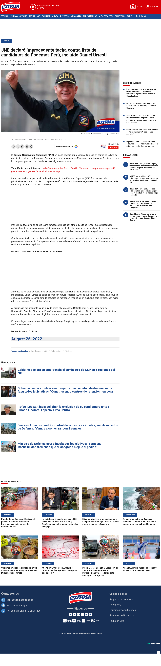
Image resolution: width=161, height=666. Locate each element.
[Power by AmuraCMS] (153, 643)
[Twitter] (18, 146)
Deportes (65, 16)
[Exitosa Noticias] (12, 7)
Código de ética (118, 593)
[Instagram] (82, 614)
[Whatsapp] (13, 146)
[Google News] (86, 614)
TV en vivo (115, 604)
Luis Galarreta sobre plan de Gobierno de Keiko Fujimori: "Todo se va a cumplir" (142, 132)
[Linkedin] (27, 146)
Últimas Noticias (19, 16)
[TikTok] (90, 614)
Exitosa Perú (107, 16)
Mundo (55, 16)
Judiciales (76, 16)
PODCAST (155, 7)
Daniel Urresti (36, 351)
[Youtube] (78, 614)
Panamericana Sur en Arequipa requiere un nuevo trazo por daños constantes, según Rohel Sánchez (139, 521)
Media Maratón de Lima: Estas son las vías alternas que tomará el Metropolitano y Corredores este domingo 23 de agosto (100, 572)
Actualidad (34, 16)
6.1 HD (139, 7)
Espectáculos (90, 16)
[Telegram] (31, 146)
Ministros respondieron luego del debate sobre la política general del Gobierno (141, 105)
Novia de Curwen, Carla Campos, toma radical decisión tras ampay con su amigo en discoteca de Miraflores (144, 167)
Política (46, 16)
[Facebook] (22, 146)
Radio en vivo (116, 620)
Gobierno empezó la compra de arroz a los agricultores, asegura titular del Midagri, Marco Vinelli (19, 570)
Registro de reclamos (121, 599)
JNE (45, 351)
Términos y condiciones (122, 610)
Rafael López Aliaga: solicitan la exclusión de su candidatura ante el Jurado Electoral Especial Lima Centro (64, 408)
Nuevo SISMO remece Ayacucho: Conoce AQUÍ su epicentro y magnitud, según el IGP (60, 570)
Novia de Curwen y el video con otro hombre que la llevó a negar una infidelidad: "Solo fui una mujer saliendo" (144, 192)
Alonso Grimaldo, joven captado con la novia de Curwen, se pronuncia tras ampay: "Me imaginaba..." (143, 204)
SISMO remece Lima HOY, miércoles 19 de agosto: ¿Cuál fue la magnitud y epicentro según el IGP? (144, 179)
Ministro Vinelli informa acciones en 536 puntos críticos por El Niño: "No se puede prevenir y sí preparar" (100, 521)
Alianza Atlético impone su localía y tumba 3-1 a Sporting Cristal (139, 569)
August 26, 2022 (26, 338)
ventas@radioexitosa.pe (20, 599)
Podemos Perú (56, 351)
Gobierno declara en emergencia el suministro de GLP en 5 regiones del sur (66, 371)
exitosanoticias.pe (17, 605)
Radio (129, 16)
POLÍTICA (68, 351)
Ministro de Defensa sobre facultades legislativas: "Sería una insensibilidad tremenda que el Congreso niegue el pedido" (59, 445)
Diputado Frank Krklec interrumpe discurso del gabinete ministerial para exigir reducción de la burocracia (142, 144)
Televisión (120, 16)
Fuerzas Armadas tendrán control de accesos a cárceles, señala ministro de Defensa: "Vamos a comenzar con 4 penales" (68, 426)
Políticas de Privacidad (122, 615)
